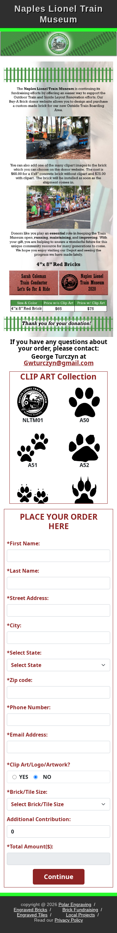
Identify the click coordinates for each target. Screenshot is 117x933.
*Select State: (24, 652)
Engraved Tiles (32, 914)
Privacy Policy (69, 920)
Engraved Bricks (30, 909)
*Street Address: (28, 598)
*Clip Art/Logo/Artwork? (38, 764)
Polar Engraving (74, 904)
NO (47, 776)
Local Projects (80, 914)
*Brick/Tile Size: (27, 791)
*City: (14, 625)
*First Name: (23, 543)
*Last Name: (23, 570)
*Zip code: (19, 680)
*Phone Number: (29, 707)
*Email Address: (27, 734)
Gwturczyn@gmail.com (59, 363)
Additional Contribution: (39, 819)
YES (23, 776)
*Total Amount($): (30, 846)
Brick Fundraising (80, 909)
